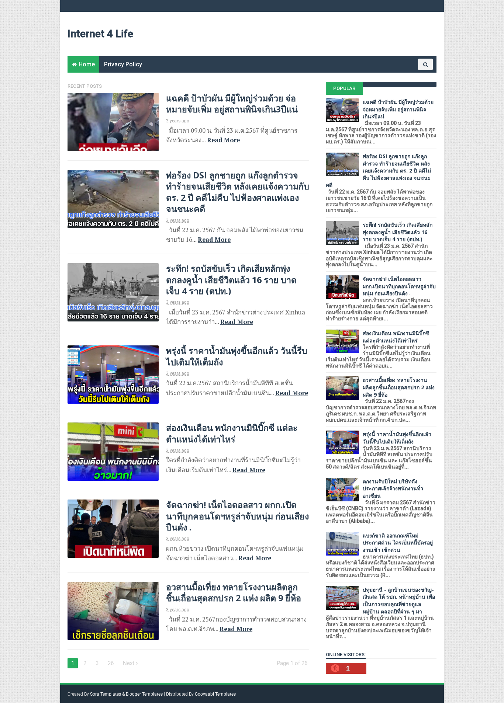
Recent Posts (85, 86)
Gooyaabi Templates (215, 694)
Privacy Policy (123, 64)
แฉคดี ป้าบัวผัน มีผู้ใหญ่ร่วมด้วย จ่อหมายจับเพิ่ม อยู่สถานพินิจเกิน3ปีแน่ (232, 103)
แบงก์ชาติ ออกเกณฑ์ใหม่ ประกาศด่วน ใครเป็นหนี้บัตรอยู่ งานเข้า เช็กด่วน (398, 542)
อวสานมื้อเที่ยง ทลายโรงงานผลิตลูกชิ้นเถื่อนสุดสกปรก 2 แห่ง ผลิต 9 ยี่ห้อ (233, 592)
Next (129, 663)
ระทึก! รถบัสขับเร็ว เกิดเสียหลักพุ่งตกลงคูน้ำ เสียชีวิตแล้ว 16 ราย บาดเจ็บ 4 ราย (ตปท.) (231, 279)
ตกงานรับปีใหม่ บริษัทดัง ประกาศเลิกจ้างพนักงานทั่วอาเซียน (393, 488)
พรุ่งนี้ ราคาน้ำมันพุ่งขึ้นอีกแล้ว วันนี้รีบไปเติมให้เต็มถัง (236, 356)
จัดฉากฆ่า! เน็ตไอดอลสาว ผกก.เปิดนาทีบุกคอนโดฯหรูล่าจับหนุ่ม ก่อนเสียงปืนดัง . (237, 516)
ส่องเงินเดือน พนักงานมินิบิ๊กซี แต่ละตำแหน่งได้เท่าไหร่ (232, 433)
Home (87, 64)
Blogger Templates (144, 694)
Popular (344, 88)
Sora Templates (105, 694)
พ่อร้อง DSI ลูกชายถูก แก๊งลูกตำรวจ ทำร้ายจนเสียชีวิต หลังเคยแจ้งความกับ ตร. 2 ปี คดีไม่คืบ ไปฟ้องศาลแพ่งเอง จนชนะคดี (237, 192)
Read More (223, 140)
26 (111, 663)
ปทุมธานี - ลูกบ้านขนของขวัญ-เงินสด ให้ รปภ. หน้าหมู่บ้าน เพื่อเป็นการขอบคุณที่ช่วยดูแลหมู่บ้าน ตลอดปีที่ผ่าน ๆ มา (399, 600)
